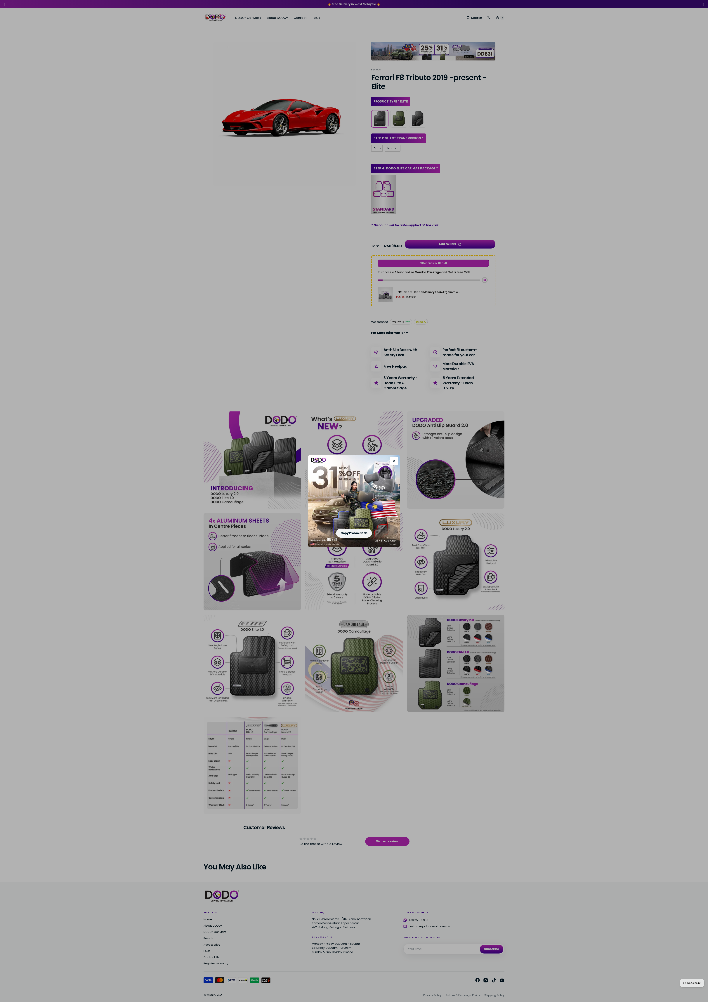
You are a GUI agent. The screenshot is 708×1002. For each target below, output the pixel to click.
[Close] (394, 461)
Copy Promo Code (354, 533)
